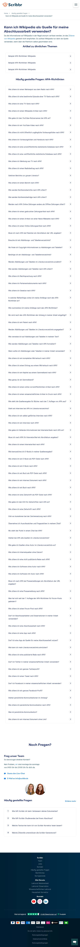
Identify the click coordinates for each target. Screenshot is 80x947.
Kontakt (40, 867)
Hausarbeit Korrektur (40, 892)
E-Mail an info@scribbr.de (17, 778)
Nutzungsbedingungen (40, 935)
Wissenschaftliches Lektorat (40, 889)
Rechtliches (40, 873)
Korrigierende (40, 876)
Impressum (40, 927)
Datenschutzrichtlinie (40, 939)
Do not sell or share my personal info (40, 931)
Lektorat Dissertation (40, 886)
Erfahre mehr (70, 801)
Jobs (40, 864)
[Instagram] (39, 901)
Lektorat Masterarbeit (40, 883)
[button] (74, 942)
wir (16, 764)
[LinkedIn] (45, 901)
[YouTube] (33, 901)
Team (40, 861)
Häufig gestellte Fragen (40, 870)
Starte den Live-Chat (16, 773)
